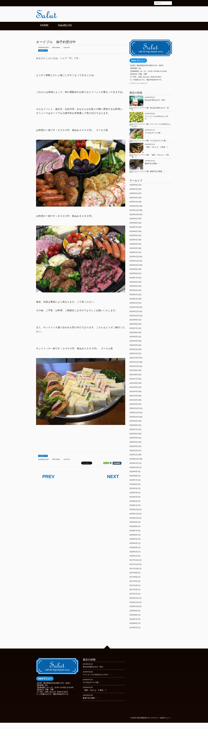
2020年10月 (134, 417)
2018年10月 (134, 518)
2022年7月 (133, 328)
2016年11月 (134, 602)
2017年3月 (133, 590)
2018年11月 (134, 514)
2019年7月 (133, 480)
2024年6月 (133, 231)
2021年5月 (133, 387)
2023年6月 (133, 282)
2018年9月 (133, 522)
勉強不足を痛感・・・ (153, 164)
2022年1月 (133, 354)
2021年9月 (133, 370)
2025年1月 (133, 202)
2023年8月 (133, 273)
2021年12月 (134, 358)
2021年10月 (134, 366)
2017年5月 (133, 581)
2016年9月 (133, 611)
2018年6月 (133, 535)
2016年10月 (134, 606)
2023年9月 (133, 269)
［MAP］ (161, 65)
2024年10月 (134, 215)
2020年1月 (133, 455)
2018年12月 (134, 510)
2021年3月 (133, 396)
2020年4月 (133, 442)
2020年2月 (133, 451)
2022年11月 (134, 311)
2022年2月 (133, 349)
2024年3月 (133, 244)
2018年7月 (133, 531)
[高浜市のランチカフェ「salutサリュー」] (57, 15)
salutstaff (66, 47)
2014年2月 (133, 628)
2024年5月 (133, 235)
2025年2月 (133, 198)
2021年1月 (133, 404)
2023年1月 (133, 303)
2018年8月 (133, 526)
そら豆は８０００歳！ (153, 133)
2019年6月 (133, 484)
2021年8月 (133, 375)
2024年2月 (133, 248)
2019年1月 (133, 505)
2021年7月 (133, 379)
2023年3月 (133, 295)
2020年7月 (133, 429)
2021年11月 (134, 362)
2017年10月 (134, 569)
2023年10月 (134, 265)
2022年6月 (133, 333)
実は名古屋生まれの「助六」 (156, 100)
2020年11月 (134, 413)
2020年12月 (134, 408)
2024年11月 (134, 210)
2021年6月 (133, 383)
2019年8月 (133, 476)
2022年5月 (133, 337)
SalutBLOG (43, 50)
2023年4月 (133, 290)
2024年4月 (133, 240)
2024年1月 (133, 252)
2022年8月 (133, 324)
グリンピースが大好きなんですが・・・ (98, 675)
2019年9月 (133, 472)
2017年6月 (133, 577)
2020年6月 (133, 434)
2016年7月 (133, 619)
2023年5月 (133, 286)
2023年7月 (133, 278)
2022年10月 (134, 316)
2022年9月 (133, 320)
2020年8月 (133, 425)
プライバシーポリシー (139, 83)
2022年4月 (133, 341)
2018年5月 (133, 539)
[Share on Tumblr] (118, 463)
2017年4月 (133, 585)
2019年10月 (134, 467)
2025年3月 (133, 193)
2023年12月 (134, 257)
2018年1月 (133, 556)
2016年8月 (133, 615)
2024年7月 (133, 227)
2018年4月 (133, 543)
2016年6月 (133, 623)
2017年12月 (134, 560)
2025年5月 (133, 185)
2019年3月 (133, 497)
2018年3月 (133, 547)
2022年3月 (133, 345)
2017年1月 (133, 594)
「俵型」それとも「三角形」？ (157, 147)
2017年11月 (134, 564)
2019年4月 (133, 493)
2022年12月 (134, 307)
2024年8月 (133, 223)
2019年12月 (134, 459)
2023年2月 (133, 299)
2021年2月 (133, 400)
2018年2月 (133, 552)
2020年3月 (133, 446)
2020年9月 (133, 421)
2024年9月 (133, 219)
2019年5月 (133, 488)
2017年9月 (133, 573)
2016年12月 (134, 598)
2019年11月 (134, 463)
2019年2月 (133, 501)
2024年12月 (134, 206)
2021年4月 (133, 391)
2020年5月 (133, 438)
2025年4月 (133, 189)
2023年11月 (134, 261)
